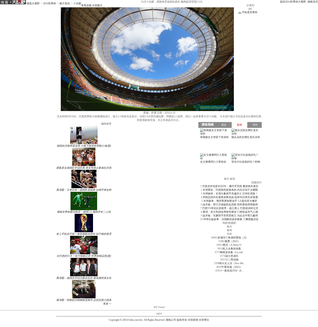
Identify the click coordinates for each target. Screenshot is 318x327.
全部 (229, 233)
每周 (229, 230)
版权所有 (182, 319)
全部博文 (204, 319)
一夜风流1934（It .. (232, 270)
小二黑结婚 (231, 259)
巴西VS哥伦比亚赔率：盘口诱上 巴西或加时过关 (230, 208)
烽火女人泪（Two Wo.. (232, 263)
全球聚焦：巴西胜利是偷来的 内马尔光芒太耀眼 (230, 189)
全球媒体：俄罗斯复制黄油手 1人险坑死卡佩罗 (230, 200)
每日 (229, 226)
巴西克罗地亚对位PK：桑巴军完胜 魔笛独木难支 (230, 186)
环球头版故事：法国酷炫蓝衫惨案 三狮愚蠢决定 (231, 219)
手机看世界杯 (249, 12)
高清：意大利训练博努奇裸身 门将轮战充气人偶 (230, 211)
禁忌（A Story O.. (233, 244)
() (250, 8)
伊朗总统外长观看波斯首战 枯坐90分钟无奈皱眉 (230, 197)
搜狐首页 (313, 1)
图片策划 (64, 3)
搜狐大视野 (33, 3)
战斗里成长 (231, 255)
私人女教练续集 (232, 248)
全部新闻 (193, 319)
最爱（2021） (232, 241)
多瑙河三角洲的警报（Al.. (232, 237)
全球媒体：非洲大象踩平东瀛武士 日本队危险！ (230, 193)
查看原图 (86, 5)
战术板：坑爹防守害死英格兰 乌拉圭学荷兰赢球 (230, 215)
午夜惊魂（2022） (232, 266)
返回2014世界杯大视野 (293, 1)
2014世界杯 (49, 3)
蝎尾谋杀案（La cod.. (232, 252)
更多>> (107, 303)
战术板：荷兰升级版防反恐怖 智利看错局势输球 (230, 204)
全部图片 (97, 5)
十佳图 (77, 3)
